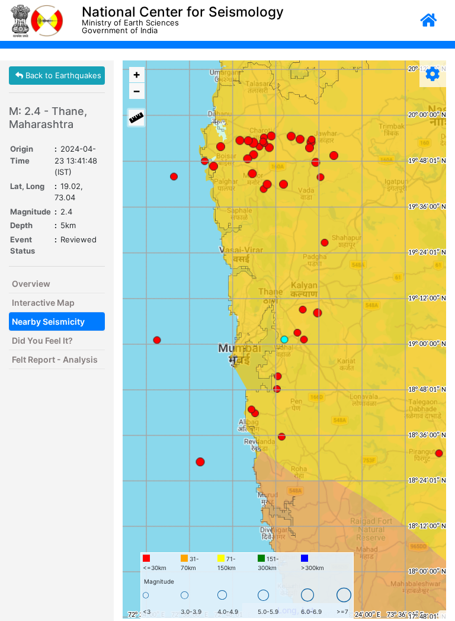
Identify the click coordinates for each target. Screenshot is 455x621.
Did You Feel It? (42, 340)
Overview (31, 284)
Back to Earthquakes (62, 75)
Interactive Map (43, 302)
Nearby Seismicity (48, 321)
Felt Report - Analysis (55, 359)
